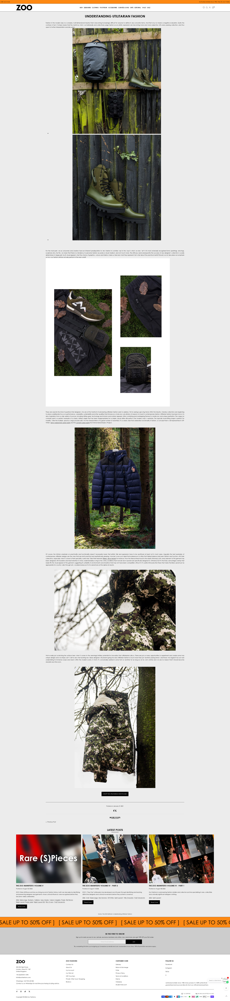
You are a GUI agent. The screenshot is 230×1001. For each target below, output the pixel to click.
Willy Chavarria (128, 898)
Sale (148, 7)
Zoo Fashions (31, 997)
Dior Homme (103, 898)
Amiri (87, 898)
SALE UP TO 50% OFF (60, 922)
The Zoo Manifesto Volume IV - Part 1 (166, 886)
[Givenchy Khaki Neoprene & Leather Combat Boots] (117, 240)
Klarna (118, 979)
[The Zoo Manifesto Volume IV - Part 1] (181, 859)
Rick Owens (49, 902)
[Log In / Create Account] (210, 7)
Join (134, 942)
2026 (17, 900)
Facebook (168, 964)
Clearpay (119, 982)
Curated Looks (123, 7)
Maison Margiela (55, 900)
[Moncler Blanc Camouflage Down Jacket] (115, 610)
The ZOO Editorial (107, 914)
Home (100, 914)
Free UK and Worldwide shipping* (106, 2)
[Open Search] (207, 7)
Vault (144, 7)
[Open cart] (213, 7)
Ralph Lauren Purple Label (24, 902)
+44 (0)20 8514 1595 (22, 975)
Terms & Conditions (122, 976)
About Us (69, 967)
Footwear (103, 7)
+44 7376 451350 (29, 981)
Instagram (168, 968)
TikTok (167, 971)
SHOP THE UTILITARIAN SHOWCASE (115, 794)
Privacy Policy (120, 973)
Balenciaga (23, 900)
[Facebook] (17, 991)
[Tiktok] (25, 991)
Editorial (137, 7)
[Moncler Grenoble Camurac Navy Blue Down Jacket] (115, 548)
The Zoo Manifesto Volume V (29, 886)
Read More (21, 906)
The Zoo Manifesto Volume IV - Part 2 (100, 886)
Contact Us (69, 964)
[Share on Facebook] (114, 811)
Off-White (111, 898)
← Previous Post (51, 822)
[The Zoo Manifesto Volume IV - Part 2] (114, 859)
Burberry (31, 900)
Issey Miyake (45, 900)
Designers (87, 7)
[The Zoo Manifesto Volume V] (48, 859)
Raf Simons (69, 900)
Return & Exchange (122, 967)
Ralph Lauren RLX (39, 902)
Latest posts (115, 829)
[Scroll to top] (226, 996)
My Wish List (69, 973)
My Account (70, 970)
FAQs (117, 970)
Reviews (68, 982)
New (81, 7)
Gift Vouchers (70, 976)
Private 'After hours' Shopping (75, 979)
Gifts (131, 7)
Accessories (112, 7)
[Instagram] (21, 991)
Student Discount (121, 985)
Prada (63, 900)
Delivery (118, 964)
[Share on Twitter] (116, 811)
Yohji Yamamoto (59, 902)
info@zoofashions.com (23, 977)
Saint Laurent (119, 898)
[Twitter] (29, 991)
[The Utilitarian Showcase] (117, 133)
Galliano (37, 900)
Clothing (95, 7)
